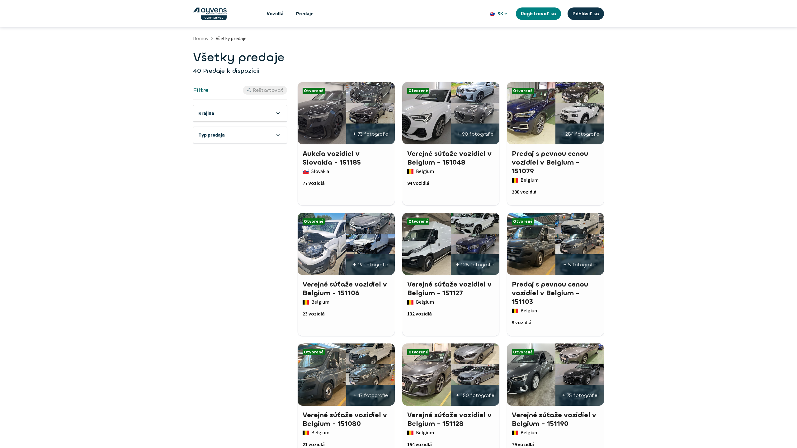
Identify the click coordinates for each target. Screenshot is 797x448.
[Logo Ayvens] (210, 13)
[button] (240, 113)
